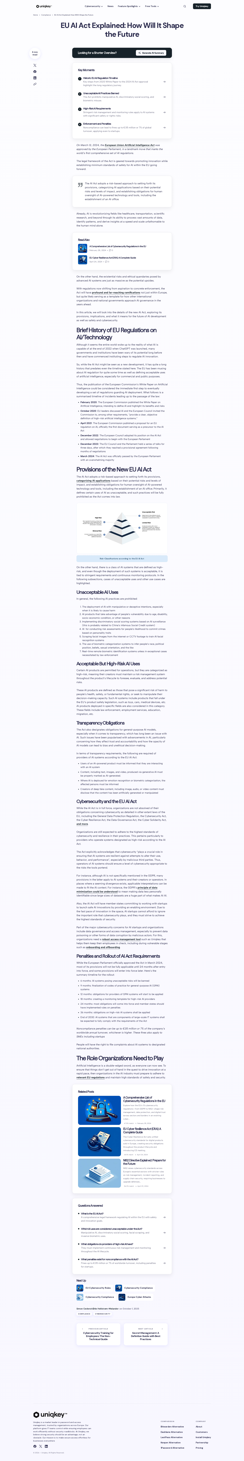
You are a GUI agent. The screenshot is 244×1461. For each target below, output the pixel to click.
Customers (202, 1432)
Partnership (202, 1442)
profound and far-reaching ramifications (116, 292)
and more (82, 823)
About (199, 1426)
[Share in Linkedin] (35, 78)
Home (35, 15)
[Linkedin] (46, 1446)
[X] (40, 1446)
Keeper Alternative (170, 1442)
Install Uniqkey (203, 1437)
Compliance (46, 15)
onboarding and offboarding (103, 947)
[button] (184, 6)
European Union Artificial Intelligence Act (130, 145)
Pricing (199, 1447)
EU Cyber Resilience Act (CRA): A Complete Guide (142, 1130)
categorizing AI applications (93, 480)
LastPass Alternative (171, 1437)
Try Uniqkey (202, 6)
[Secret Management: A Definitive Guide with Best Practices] (146, 1334)
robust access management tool (121, 939)
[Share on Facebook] (35, 72)
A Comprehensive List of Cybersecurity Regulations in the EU (144, 1099)
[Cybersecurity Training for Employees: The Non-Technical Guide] (98, 1334)
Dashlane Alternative (172, 1432)
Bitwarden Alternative (172, 1426)
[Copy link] (35, 84)
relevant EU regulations (90, 1077)
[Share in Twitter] (35, 65)
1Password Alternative (172, 1447)
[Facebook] (35, 1446)
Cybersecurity (102, 1314)
